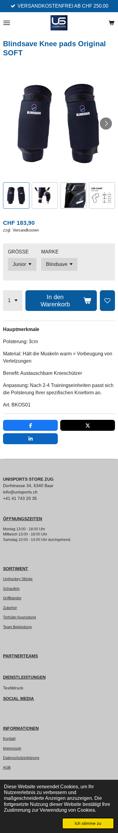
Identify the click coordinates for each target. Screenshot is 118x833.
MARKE (50, 251)
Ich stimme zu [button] (88, 823)
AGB (7, 767)
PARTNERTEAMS (20, 656)
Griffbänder (12, 598)
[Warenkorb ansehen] (111, 22)
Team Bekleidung (17, 627)
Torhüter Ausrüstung (19, 617)
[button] (16, 195)
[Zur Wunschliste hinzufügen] (107, 300)
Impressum (12, 748)
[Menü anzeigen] (6, 22)
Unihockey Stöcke (18, 579)
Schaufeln (11, 589)
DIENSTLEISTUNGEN (24, 677)
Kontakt (9, 739)
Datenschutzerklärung (21, 758)
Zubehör (10, 608)
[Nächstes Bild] (106, 123)
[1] (12, 300)
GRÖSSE (18, 251)
